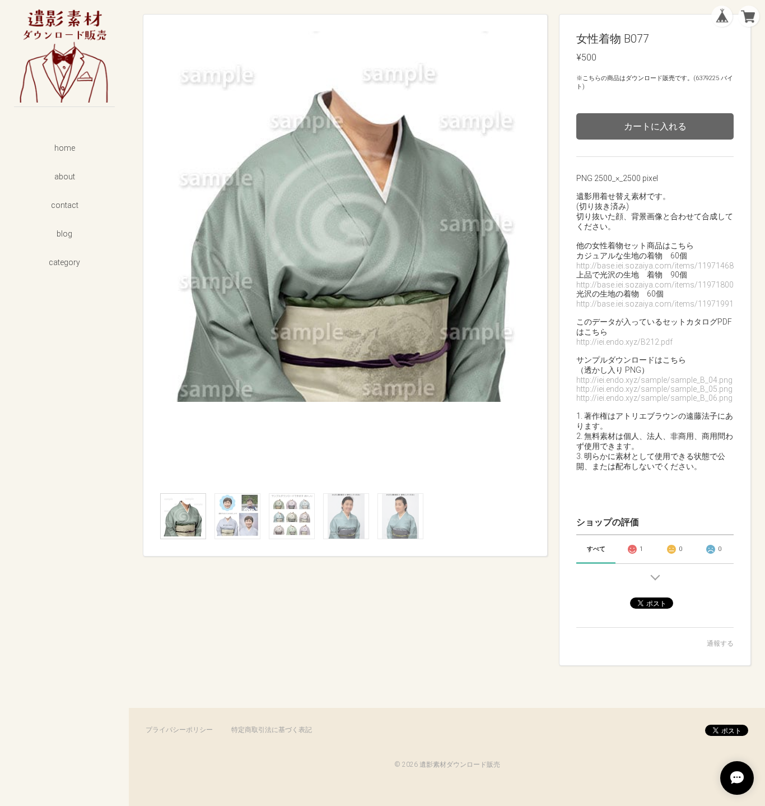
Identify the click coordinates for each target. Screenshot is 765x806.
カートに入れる (655, 126)
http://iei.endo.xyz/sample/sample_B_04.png (654, 380)
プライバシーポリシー (179, 730)
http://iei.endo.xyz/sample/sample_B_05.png (654, 389)
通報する (720, 643)
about (64, 176)
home (64, 147)
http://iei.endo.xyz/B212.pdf (624, 341)
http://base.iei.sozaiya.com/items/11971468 (655, 265)
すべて (596, 549)
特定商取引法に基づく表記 (271, 730)
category (64, 262)
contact (64, 205)
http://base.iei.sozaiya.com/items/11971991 (655, 303)
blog (64, 233)
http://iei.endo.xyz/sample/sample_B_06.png (654, 397)
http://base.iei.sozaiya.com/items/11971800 (655, 284)
